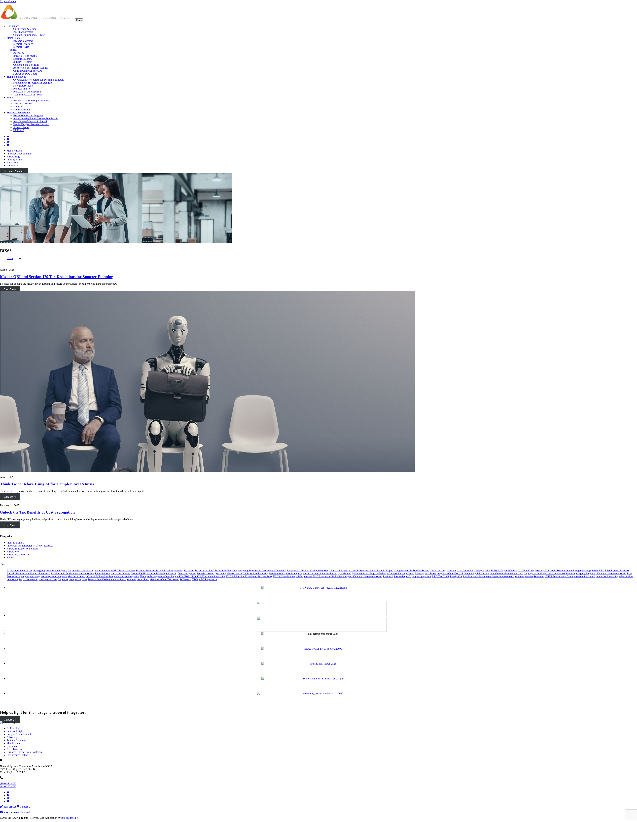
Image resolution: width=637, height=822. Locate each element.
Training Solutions (16, 76)
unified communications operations (117, 579)
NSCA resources (322, 576)
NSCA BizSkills (185, 576)
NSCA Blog (13, 156)
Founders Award (205, 573)
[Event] (8, 136)
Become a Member (23, 40)
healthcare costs (277, 573)
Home (10, 258)
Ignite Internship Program (365, 573)
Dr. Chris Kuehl (526, 570)
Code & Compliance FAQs (27, 70)
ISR (461, 573)
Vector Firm (143, 579)
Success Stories (21, 127)
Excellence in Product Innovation (32, 573)
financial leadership (156, 573)
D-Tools (495, 570)
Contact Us (12, 165)
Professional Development (27, 91)
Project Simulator (22, 88)
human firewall (329, 573)
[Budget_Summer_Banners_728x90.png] (321, 678)
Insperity (419, 573)
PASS (334, 576)
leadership (571, 573)
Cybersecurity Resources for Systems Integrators (38, 79)
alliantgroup (39, 570)
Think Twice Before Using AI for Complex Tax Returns (47, 484)
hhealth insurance (312, 573)
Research (11, 557)
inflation (410, 573)
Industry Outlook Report (392, 573)
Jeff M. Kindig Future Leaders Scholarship (35, 118)
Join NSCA (10, 806)
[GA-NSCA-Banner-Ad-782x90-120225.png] (321, 587)
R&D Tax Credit (440, 576)
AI (8, 570)
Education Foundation (18, 112)
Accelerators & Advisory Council (30, 67)
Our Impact (13, 26)
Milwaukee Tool (104, 576)
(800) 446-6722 (8, 783)
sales (598, 576)
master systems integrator (54, 576)
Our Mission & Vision (24, 29)
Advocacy (18, 52)
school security (30, 579)
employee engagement (587, 570)
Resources (12, 49)
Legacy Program (586, 573)
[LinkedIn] (8, 142)
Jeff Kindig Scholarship (476, 573)
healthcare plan (294, 573)
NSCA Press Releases (18, 554)
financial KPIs (138, 573)
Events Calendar (22, 109)
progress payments (421, 576)
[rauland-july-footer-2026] (321, 663)
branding (178, 570)
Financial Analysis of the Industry (112, 573)
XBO (195, 579)
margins (25, 576)
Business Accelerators (298, 570)
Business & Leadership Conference (31, 100)
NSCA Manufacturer (284, 576)
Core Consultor (465, 570)
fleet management (187, 573)
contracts (451, 570)
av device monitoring (83, 570)
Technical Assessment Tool (27, 94)
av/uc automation (104, 570)
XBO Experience (22, 103)
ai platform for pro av (21, 570)
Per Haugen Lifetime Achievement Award (360, 576)
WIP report (185, 579)
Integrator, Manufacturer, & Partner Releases (30, 545)
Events (10, 97)
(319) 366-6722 (8, 786)
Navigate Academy (23, 85)
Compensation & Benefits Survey (411, 570)
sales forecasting (609, 576)
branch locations (164, 570)
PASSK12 (18, 130)
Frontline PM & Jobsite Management (32, 82)
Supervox (63, 579)
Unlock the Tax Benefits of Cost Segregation (37, 512)
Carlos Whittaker (319, 570)
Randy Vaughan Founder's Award (468, 576)
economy (540, 570)
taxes (84, 579)
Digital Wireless (508, 570)
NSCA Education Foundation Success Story (249, 576)
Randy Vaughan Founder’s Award (31, 124)
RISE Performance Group (559, 576)
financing (172, 573)
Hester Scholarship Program (28, 115)
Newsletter (12, 162)
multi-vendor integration (126, 576)
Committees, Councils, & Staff (29, 34)
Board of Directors (23, 31)
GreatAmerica (234, 573)
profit (408, 576)
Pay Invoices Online (17, 755)
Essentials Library (22, 58)
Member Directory (23, 43)
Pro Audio (399, 576)
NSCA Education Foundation (22, 548)
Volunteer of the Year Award (164, 579)
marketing (35, 576)
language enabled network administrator (545, 573)
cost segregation (482, 570)
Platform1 (388, 576)
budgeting (243, 570)
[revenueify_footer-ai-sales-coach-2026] (322, 693)
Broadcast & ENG (204, 570)
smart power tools (48, 579)
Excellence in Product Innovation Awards (72, 573)
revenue (529, 576)
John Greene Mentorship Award (30, 121)
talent (71, 579)
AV (69, 570)
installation (430, 573)
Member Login (21, 46)
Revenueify (539, 576)
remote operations (514, 576)
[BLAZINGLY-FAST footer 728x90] (321, 648)
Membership (13, 37)
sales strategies (14, 579)
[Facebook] (8, 139)
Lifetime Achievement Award (611, 573)
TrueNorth (93, 579)
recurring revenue (495, 576)
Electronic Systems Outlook (559, 570)
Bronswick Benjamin (226, 570)
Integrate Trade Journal (25, 55)
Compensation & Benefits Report (375, 570)
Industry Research (22, 61)
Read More (10, 289)
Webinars (18, 106)
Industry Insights (15, 159)
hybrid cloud (344, 573)
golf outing (220, 573)
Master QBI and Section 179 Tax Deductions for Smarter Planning (56, 276)
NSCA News (14, 551)
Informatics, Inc (69, 817)
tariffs (78, 579)
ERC (601, 570)
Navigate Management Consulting (158, 576)
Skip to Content (8, 1)
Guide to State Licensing (26, 64)
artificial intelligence (56, 570)
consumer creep (438, 570)
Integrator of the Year (448, 573)
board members (127, 570)
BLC (116, 570)
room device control (584, 576)
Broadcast (189, 570)
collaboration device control (343, 570)
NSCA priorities (304, 576)
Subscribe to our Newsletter (17, 812)
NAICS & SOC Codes (25, 73)
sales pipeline (626, 576)
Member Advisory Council (82, 576)
